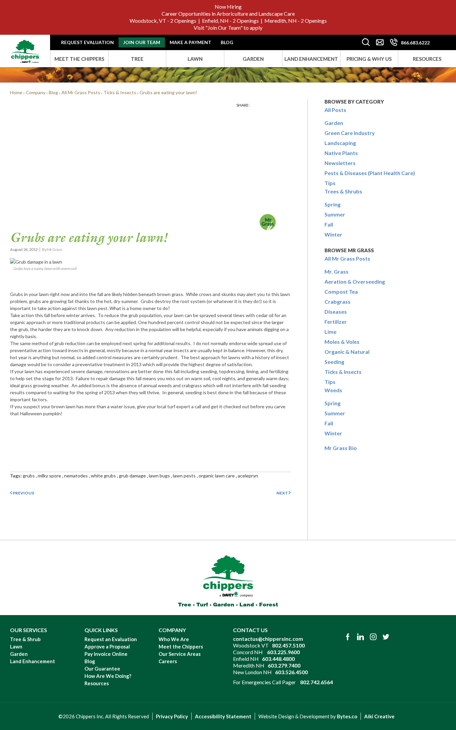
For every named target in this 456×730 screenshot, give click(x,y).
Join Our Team (224, 27)
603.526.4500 (291, 672)
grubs (29, 475)
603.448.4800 (278, 658)
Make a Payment (190, 42)
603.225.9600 (283, 652)
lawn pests (184, 475)
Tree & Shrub (25, 639)
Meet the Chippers (79, 59)
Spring (332, 204)
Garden (253, 59)
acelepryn (248, 475)
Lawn (195, 59)
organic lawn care (217, 475)
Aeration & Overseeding (354, 281)
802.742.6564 (316, 682)
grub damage (132, 475)
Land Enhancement (311, 59)
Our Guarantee (102, 669)
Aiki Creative (379, 716)
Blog (227, 42)
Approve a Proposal (107, 646)
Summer (334, 214)
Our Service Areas (180, 654)
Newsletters (340, 163)
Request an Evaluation (110, 639)
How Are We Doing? (107, 676)
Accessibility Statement (223, 716)
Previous (23, 492)
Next (282, 492)
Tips (329, 183)
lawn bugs (159, 475)
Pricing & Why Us (369, 59)
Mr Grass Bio (340, 448)
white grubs (103, 475)
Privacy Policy (172, 716)
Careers (168, 661)
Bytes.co (347, 716)
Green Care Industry (349, 133)
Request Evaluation (87, 42)
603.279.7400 (284, 665)
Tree (137, 59)
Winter (333, 234)
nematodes (76, 475)
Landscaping (340, 143)
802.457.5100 (288, 645)
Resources (427, 59)
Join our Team (141, 42)
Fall (328, 224)
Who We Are (174, 639)
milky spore (49, 475)
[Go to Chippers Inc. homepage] (25, 49)
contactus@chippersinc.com (268, 638)
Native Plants (341, 153)
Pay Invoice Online (106, 654)
